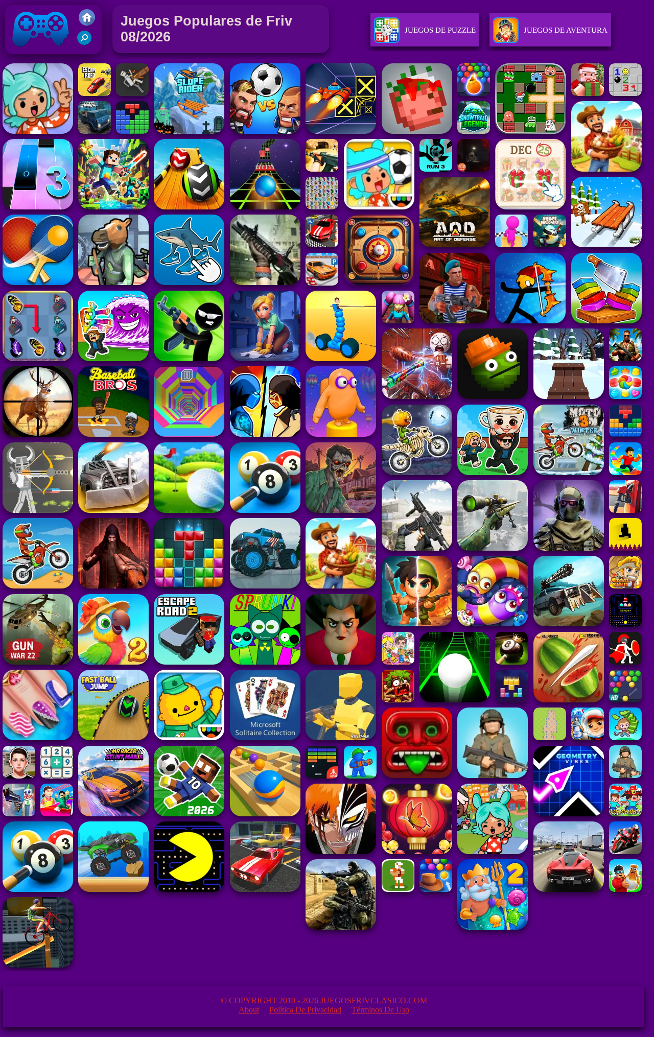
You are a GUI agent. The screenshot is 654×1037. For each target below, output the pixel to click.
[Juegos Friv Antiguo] (87, 22)
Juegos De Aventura (566, 30)
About (249, 1009)
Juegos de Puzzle (440, 30)
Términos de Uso (380, 1009)
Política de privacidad (305, 1009)
